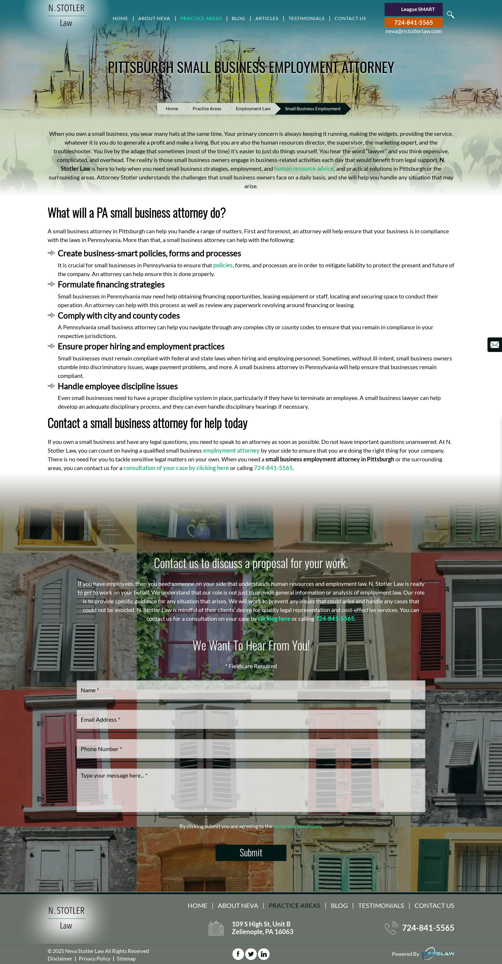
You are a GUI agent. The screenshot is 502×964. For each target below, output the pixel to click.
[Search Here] (450, 14)
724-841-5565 (413, 22)
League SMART (418, 9)
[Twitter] (251, 954)
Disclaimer (60, 958)
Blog (238, 18)
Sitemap (126, 958)
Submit (251, 852)
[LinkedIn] (264, 954)
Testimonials (306, 18)
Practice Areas (201, 18)
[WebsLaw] (438, 953)
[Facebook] (238, 954)
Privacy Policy (94, 958)
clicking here (274, 618)
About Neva (154, 18)
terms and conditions (297, 826)
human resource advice (304, 168)
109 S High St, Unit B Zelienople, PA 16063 (262, 927)
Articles (266, 18)
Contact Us (350, 18)
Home (120, 18)
